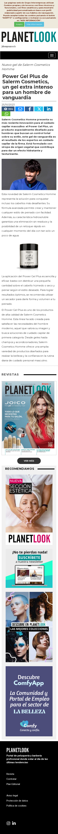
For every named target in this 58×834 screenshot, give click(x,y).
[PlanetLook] (8, 823)
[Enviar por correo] (19, 109)
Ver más (29, 460)
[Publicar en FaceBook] (29, 109)
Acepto (19, 24)
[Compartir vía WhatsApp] (6, 113)
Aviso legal (12, 795)
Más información (34, 24)
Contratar (11, 779)
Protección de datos (17, 800)
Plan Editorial (13, 784)
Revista (10, 774)
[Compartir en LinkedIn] (48, 109)
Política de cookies (16, 805)
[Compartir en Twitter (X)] (38, 109)
